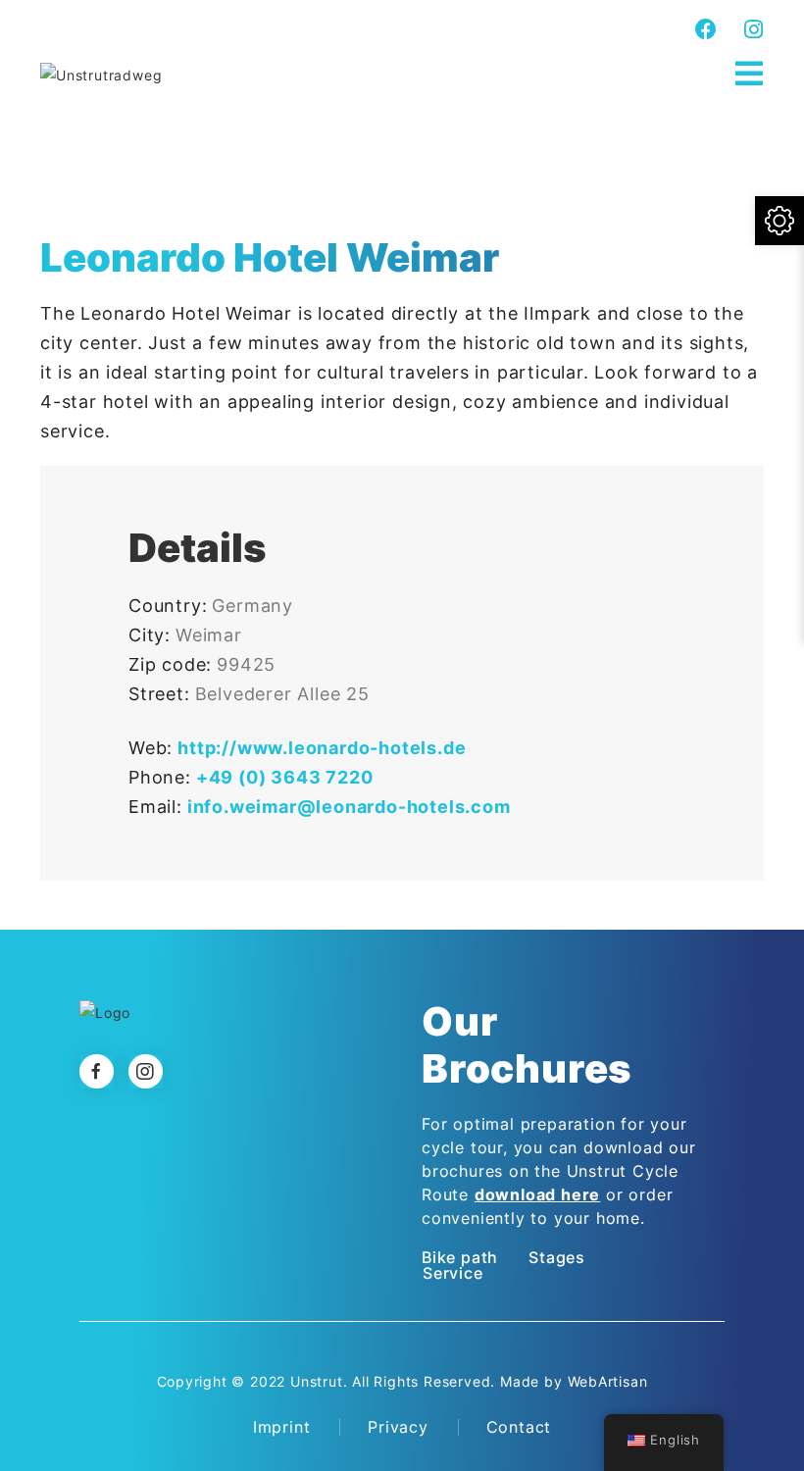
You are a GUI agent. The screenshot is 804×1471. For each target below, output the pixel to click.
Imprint (282, 1427)
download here (537, 1194)
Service (453, 1273)
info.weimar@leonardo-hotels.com (349, 806)
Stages (556, 1257)
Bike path (460, 1257)
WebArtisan (608, 1381)
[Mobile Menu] (749, 74)
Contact (519, 1427)
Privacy (398, 1427)
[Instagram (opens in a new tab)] (751, 29)
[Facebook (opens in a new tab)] (706, 29)
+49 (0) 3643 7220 (285, 777)
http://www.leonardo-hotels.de (321, 747)
